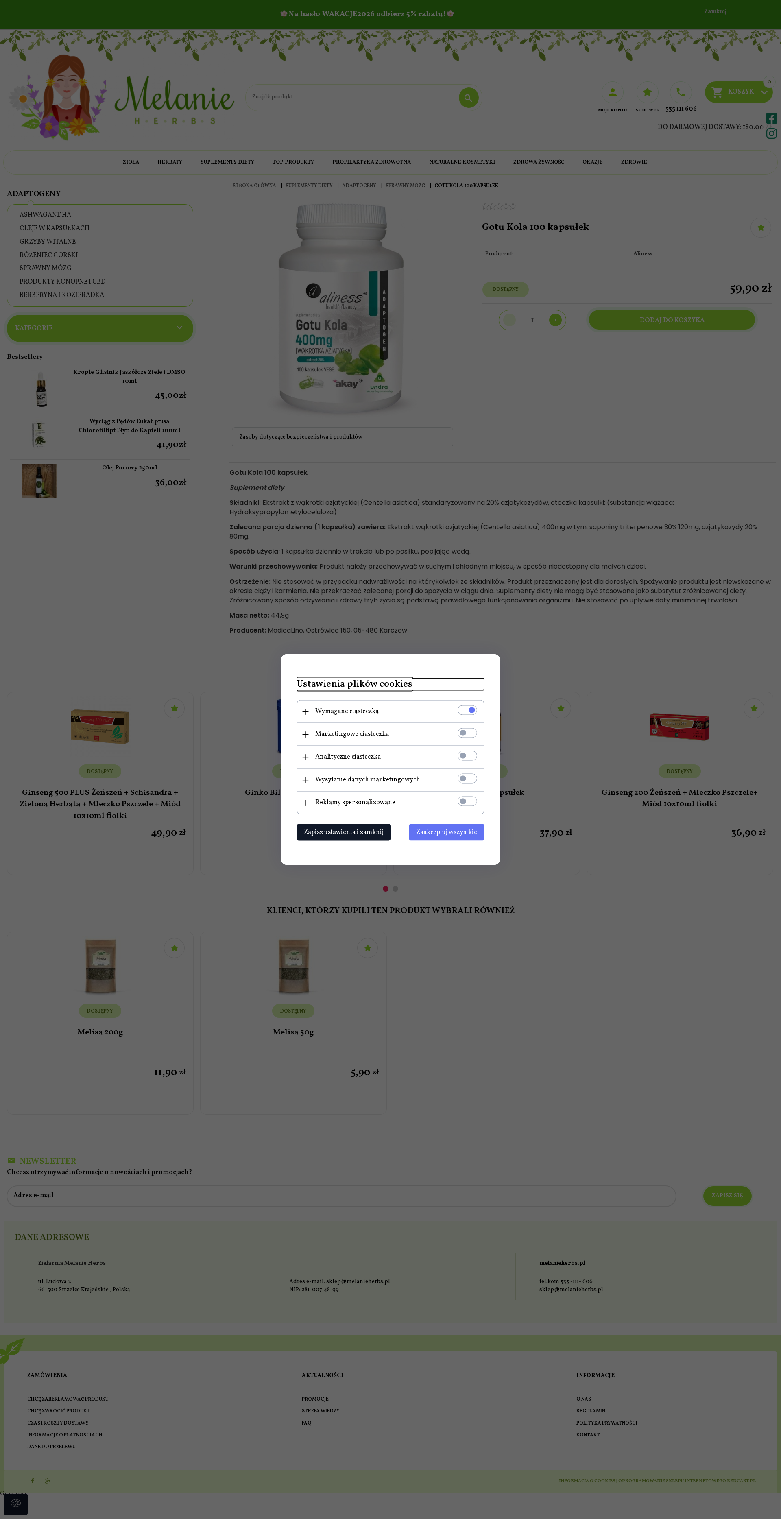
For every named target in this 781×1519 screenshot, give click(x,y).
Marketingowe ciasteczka (352, 734)
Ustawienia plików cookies (354, 684)
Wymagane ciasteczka (347, 711)
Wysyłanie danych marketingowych (367, 779)
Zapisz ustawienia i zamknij (344, 832)
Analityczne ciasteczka (348, 757)
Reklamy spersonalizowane (355, 802)
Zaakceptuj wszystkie (446, 832)
